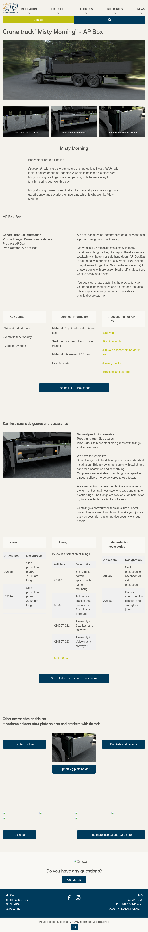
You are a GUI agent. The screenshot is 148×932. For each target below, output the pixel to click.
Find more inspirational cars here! (111, 834)
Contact (38, 19)
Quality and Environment (126, 908)
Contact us (74, 879)
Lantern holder (24, 744)
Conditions (135, 900)
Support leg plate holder (74, 769)
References (115, 8)
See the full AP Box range (74, 387)
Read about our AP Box (26, 132)
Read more (104, 921)
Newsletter (13, 908)
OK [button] (74, 927)
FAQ (140, 895)
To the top (19, 834)
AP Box (9, 895)
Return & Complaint (129, 904)
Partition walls (112, 341)
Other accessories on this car (122, 132)
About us (86, 8)
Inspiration (12, 904)
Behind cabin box (16, 900)
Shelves (108, 332)
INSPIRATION (29, 8)
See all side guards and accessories (74, 678)
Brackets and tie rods (116, 371)
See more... (61, 657)
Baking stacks (112, 363)
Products (58, 8)
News (141, 8)
